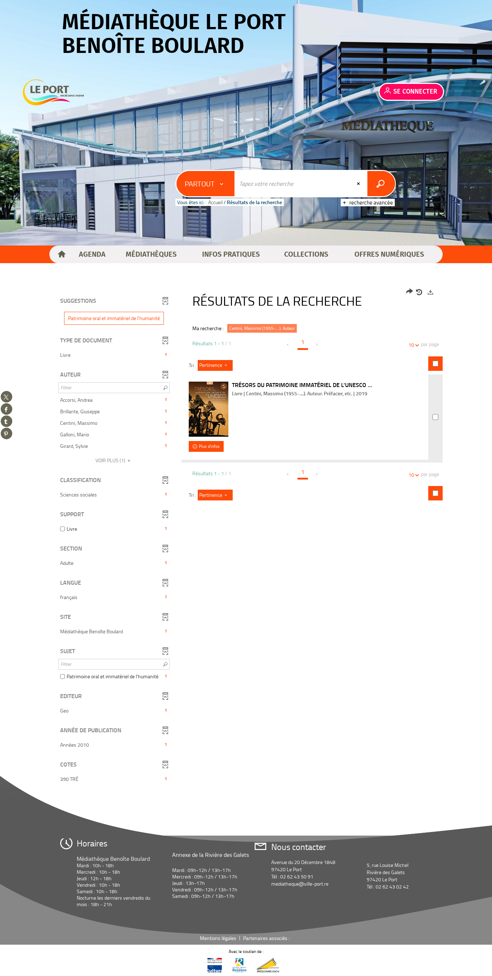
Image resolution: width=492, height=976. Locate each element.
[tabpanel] (246, 536)
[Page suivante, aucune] (317, 344)
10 (411, 344)
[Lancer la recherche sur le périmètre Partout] (381, 183)
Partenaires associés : (267, 938)
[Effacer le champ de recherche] (359, 183)
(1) (110, 460)
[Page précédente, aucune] (288, 344)
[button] (92, 254)
